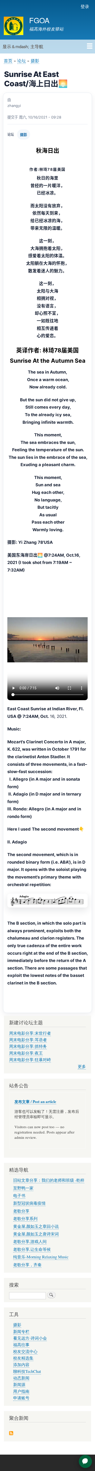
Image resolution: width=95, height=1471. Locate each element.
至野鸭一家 (23, 1188)
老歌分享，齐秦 (27, 1264)
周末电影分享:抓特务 (28, 1046)
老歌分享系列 (25, 1218)
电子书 (19, 1195)
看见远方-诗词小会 (30, 1338)
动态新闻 (21, 1378)
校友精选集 (23, 1358)
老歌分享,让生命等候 (32, 1249)
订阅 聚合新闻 (11, 1433)
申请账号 (21, 1398)
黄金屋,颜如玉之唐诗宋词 (36, 1234)
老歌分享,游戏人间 (30, 1241)
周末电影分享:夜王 (26, 1053)
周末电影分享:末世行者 (30, 1033)
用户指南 (21, 1391)
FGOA (39, 20)
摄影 (35, 61)
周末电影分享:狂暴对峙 (30, 1059)
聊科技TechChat (27, 1371)
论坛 (21, 61)
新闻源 (19, 1384)
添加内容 (21, 1364)
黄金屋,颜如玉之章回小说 (36, 1226)
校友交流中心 (25, 1351)
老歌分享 (21, 1211)
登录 (85, 6)
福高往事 (21, 1344)
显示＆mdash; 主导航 (23, 46)
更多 (82, 1066)
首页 (8, 61)
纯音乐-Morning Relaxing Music (40, 1257)
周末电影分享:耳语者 (28, 1039)
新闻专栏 (21, 1331)
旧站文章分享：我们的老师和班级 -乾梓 (48, 1180)
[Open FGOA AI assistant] (85, 1461)
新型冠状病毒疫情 (29, 1203)
